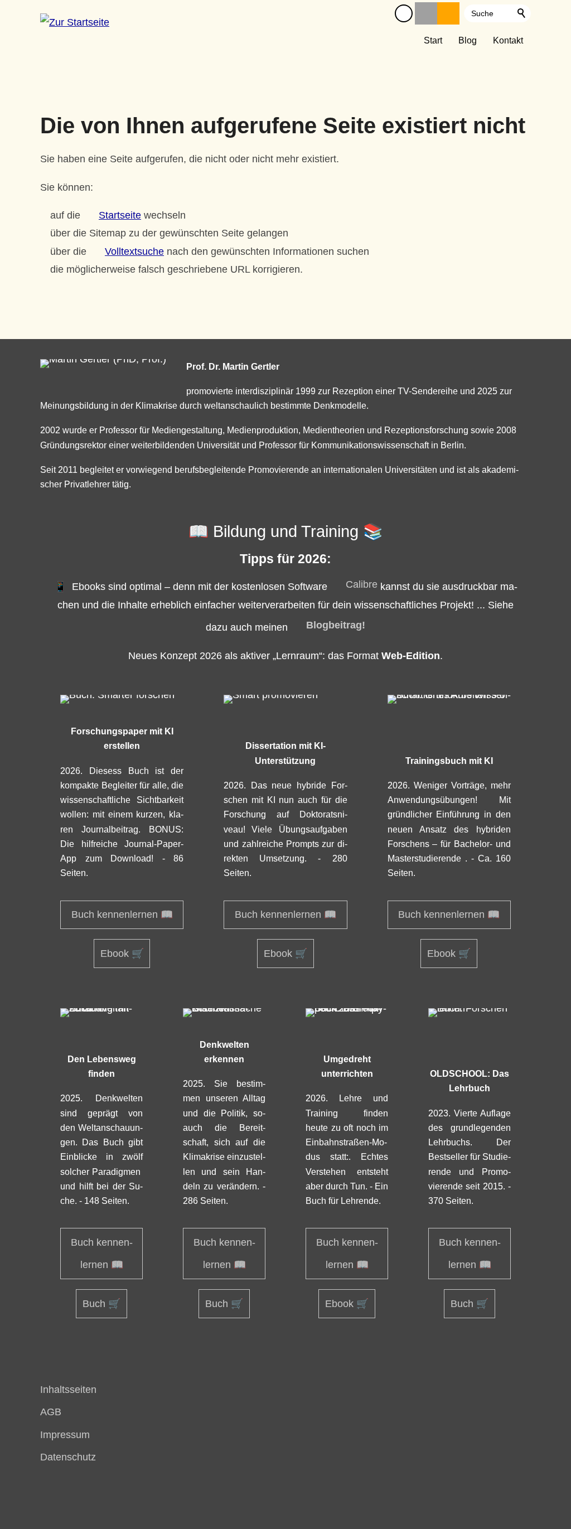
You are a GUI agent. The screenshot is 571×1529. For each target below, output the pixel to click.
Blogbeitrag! (335, 625)
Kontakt (508, 40)
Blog (467, 40)
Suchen (522, 13)
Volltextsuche (134, 251)
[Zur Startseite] (74, 26)
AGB (50, 1411)
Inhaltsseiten (68, 1389)
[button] (404, 13)
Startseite (120, 215)
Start (433, 40)
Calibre (362, 584)
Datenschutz (68, 1457)
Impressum (65, 1434)
